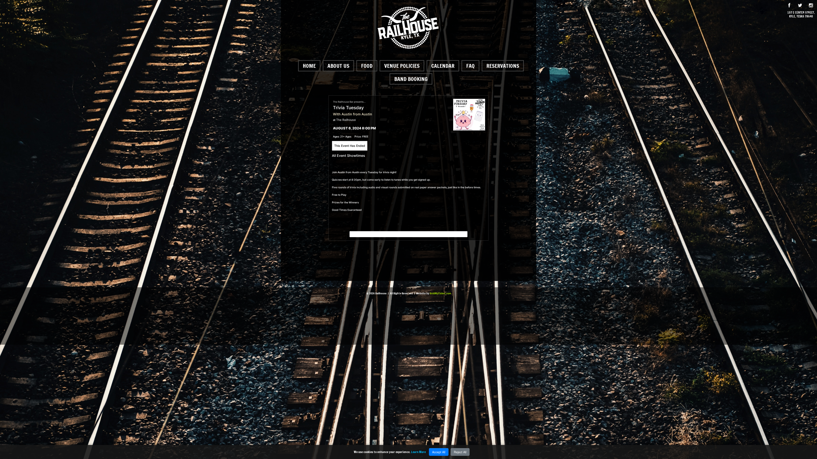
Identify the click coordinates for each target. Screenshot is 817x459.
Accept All (438, 452)
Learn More (418, 452)
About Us (338, 65)
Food (367, 65)
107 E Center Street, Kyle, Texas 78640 (801, 14)
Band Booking (411, 79)
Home (309, 65)
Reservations (502, 65)
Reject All (460, 452)
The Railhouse (346, 120)
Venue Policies (402, 65)
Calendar (442, 65)
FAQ (470, 65)
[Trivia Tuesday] (469, 114)
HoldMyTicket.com (440, 293)
